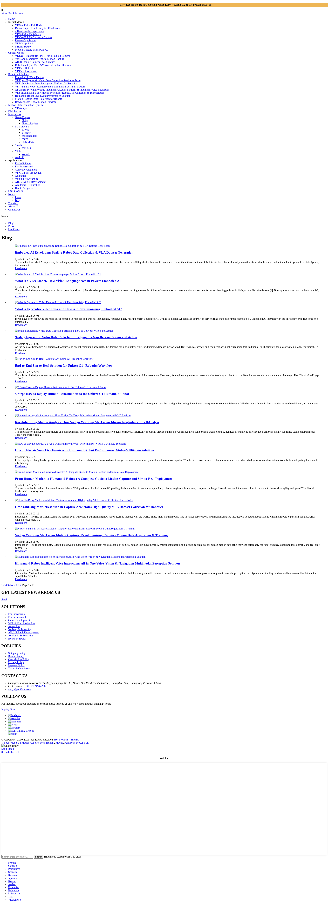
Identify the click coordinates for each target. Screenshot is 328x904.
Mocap (59, 742)
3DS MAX (28, 141)
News (11, 194)
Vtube (13, 742)
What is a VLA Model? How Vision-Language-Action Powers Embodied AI (68, 281)
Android (19, 157)
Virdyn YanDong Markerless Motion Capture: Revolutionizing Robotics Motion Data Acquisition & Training (91, 535)
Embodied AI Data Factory (29, 77)
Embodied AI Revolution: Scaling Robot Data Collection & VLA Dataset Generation (74, 252)
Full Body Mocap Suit (76, 742)
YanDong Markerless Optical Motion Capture (39, 58)
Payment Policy (16, 665)
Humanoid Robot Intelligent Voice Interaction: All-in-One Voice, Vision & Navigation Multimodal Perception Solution (97, 563)
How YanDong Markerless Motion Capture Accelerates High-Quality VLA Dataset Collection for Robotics (89, 507)
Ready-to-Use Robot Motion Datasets (35, 101)
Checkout (18, 13)
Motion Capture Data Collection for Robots (38, 98)
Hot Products (61, 739)
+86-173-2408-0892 (35, 686)
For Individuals (23, 163)
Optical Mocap (16, 52)
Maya (25, 138)
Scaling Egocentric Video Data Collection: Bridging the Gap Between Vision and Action (76, 337)
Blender (26, 132)
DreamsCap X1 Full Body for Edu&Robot (38, 28)
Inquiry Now (8, 709)
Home (11, 18)
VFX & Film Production (28, 172)
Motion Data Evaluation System (25, 105)
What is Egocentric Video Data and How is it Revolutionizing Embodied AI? (68, 309)
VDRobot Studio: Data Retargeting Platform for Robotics (46, 83)
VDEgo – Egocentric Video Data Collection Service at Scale (47, 80)
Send (4, 599)
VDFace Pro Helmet (26, 71)
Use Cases (13, 229)
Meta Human (47, 742)
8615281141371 (10, 751)
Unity (25, 120)
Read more (21, 268)
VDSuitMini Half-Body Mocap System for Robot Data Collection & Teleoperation (59, 92)
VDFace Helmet (24, 68)
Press (18, 197)
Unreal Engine (30, 123)
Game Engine (22, 117)
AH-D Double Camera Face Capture (35, 61)
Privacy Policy (16, 662)
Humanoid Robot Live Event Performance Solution (43, 95)
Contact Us (14, 209)
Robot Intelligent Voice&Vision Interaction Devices (43, 65)
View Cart (6, 13)
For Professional (24, 166)
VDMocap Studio (24, 43)
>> (20, 585)
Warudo (26, 154)
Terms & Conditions (19, 668)
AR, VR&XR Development (30, 181)
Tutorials (13, 203)
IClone (25, 129)
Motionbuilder (29, 135)
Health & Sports (23, 188)
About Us (13, 206)
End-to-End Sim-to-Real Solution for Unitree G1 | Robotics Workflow (63, 365)
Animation (20, 175)
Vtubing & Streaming (26, 178)
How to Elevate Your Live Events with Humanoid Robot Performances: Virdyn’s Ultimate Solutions (84, 450)
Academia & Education (27, 184)
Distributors (14, 111)
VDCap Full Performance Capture (33, 37)
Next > (14, 585)
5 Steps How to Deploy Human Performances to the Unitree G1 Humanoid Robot (72, 394)
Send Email (7, 748)
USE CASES (15, 191)
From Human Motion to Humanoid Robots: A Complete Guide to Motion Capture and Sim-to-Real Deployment (93, 478)
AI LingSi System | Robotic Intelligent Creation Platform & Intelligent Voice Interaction (62, 89)
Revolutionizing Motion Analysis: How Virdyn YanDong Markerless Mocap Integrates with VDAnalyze (87, 422)
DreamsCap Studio (25, 40)
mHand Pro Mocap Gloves (29, 31)
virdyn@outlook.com (19, 689)
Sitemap (75, 739)
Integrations (14, 114)
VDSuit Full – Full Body (28, 25)
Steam (18, 145)
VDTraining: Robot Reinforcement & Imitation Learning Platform (50, 86)
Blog (17, 200)
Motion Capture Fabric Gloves (31, 49)
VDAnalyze (21, 108)
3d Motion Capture (28, 742)
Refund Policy (16, 656)
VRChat (26, 148)
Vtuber (19, 151)
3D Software (22, 126)
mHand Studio (23, 46)
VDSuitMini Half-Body (28, 34)
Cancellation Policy (18, 659)
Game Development (26, 169)
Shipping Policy (16, 653)
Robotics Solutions (18, 74)
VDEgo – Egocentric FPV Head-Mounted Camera (42, 55)
